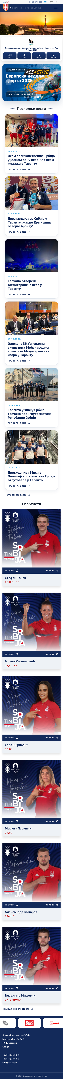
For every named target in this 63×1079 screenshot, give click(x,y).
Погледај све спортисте (15, 1008)
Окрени (50, 571)
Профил (9, 571)
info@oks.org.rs (9, 1062)
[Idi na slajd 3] (31, 97)
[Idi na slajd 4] (35, 97)
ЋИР (45, 2)
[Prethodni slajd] (9, 82)
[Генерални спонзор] (49, 1023)
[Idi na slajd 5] (38, 97)
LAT (51, 2)
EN (56, 2)
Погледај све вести (15, 494)
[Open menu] (56, 8)
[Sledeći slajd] (54, 82)
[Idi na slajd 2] (28, 97)
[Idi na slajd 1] (25, 97)
